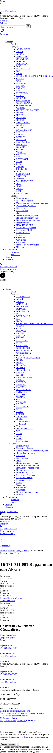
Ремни (19, 235)
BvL (18, 71)
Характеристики (7, 600)
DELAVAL (21, 83)
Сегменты (21, 240)
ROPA (19, 161)
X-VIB (19, 186)
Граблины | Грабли (25, 201)
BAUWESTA (22, 59)
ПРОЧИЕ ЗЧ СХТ (24, 225)
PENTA (19, 157)
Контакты (15, 254)
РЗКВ (19, 191)
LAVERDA (21, 135)
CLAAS (20, 78)
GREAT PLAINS (24, 103)
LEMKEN (21, 137)
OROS (19, 152)
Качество (15, 252)
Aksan (26, 551)
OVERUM (21, 154)
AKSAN (20, 54)
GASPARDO (22, 98)
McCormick (21, 144)
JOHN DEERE (23, 122)
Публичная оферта (8, 718)
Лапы (18, 213)
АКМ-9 (19, 188)
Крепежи (20, 208)
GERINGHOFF (23, 100)
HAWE (19, 115)
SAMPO (20, 166)
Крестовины (22, 210)
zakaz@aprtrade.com (9, 11)
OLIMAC (20, 149)
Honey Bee (21, 117)
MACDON (21, 139)
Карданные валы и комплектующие (32, 203)
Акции (8, 257)
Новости (9, 259)
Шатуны (20, 247)
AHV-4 (19, 51)
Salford (19, 164)
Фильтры (20, 242)
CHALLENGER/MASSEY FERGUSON (34, 76)
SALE (13, 44)
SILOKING (21, 169)
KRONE (20, 125)
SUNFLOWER (23, 174)
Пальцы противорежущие (28, 220)
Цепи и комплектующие (27, 245)
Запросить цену (7, 271)
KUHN (19, 127)
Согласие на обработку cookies (14, 716)
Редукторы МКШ (24, 230)
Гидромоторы (22, 198)
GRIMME (20, 108)
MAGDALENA (23, 142)
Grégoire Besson (23, 105)
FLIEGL (20, 95)
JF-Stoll (19, 171)
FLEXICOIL (22, 93)
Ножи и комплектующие (27, 218)
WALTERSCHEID (24, 181)
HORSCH (20, 120)
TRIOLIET (21, 176)
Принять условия (8, 744)
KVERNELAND (24, 130)
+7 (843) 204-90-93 (8, 648)
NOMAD (20, 147)
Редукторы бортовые (26, 227)
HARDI (19, 113)
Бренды (19, 551)
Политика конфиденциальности (15, 711)
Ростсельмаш (22, 193)
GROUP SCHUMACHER (28, 110)
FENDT (20, 91)
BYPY (19, 73)
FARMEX (20, 88)
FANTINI (20, 86)
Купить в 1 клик (14, 598)
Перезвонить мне (8, 269)
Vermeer (20, 179)
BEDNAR (21, 61)
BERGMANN (22, 64)
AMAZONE (21, 56)
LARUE (20, 132)
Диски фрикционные (26, 205)
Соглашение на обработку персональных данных (23, 713)
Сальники (21, 237)
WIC (18, 183)
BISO (18, 66)
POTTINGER (22, 159)
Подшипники (22, 223)
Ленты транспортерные (27, 215)
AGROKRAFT (23, 49)
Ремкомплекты (23, 232)
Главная (3, 551)
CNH (18, 81)
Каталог (11, 551)
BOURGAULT (23, 69)
